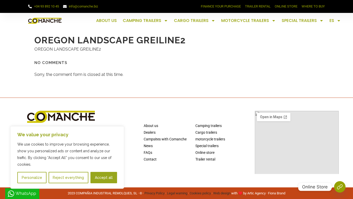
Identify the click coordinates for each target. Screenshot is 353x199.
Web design (222, 193)
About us (106, 20)
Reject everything (68, 178)
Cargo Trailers (191, 20)
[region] (67, 157)
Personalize (32, 178)
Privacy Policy (154, 193)
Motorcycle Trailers (245, 20)
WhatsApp (26, 193)
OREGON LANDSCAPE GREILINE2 (67, 49)
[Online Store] (340, 187)
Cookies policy (200, 193)
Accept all (104, 178)
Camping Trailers (142, 20)
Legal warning (177, 193)
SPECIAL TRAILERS (299, 20)
